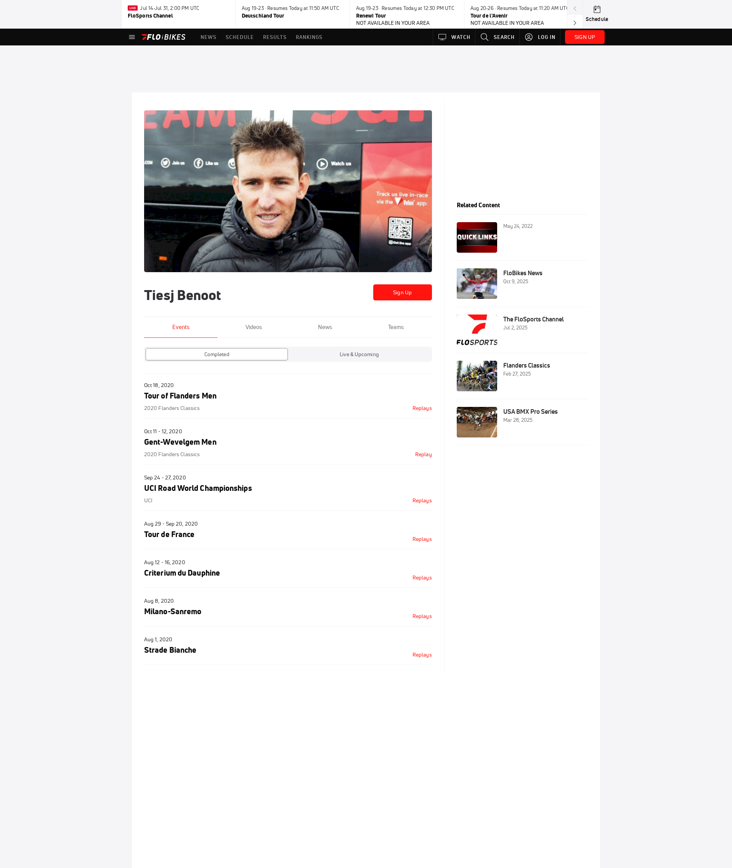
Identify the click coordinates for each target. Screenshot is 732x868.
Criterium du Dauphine (182, 573)
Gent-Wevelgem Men (180, 442)
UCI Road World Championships (198, 488)
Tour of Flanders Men (180, 395)
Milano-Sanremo (172, 611)
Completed (217, 354)
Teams (396, 327)
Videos (254, 327)
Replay (423, 454)
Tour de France (169, 534)
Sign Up (402, 292)
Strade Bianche (170, 650)
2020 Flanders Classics (172, 408)
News (325, 327)
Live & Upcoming (359, 354)
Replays (422, 408)
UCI (148, 500)
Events (180, 327)
